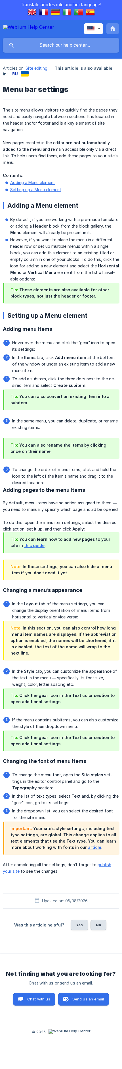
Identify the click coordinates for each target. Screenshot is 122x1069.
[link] (15, 74)
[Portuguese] (78, 12)
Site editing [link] (36, 68)
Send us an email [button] (88, 999)
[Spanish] (90, 12)
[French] (43, 12)
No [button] (98, 925)
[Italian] (66, 12)
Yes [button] (79, 925)
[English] (32, 12)
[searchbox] (61, 45)
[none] (28, 28)
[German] (55, 12)
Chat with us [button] (38, 999)
